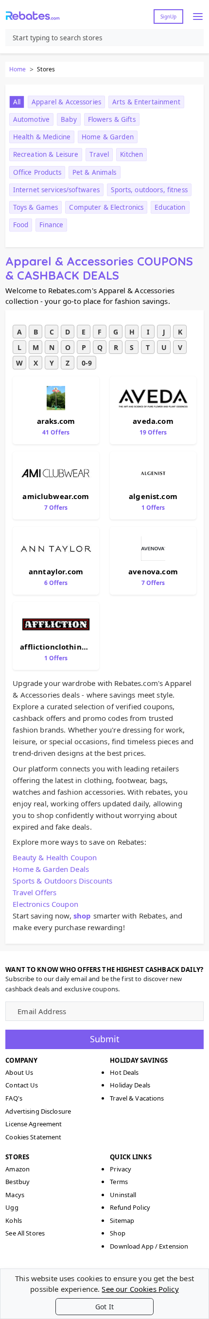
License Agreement (33, 1123)
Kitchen (131, 154)
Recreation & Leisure (46, 154)
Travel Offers (34, 892)
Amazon (17, 1169)
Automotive (31, 119)
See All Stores (25, 1233)
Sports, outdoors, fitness (149, 189)
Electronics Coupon (45, 904)
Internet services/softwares (56, 189)
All (16, 102)
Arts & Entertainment (146, 102)
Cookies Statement (33, 1137)
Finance (51, 224)
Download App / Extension (149, 1246)
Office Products (37, 172)
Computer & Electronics (106, 207)
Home (17, 69)
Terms (119, 1181)
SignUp (168, 16)
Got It (104, 1306)
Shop (117, 1233)
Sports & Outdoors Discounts (62, 880)
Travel (99, 154)
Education (170, 207)
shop (82, 915)
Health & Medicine (41, 137)
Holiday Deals (130, 1085)
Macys (14, 1194)
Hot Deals (124, 1072)
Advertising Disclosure (38, 1111)
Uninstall (123, 1194)
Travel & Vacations (137, 1098)
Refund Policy (130, 1207)
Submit (105, 1039)
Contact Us (21, 1085)
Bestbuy (17, 1181)
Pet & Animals (94, 172)
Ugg (11, 1207)
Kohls (13, 1220)
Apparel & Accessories (66, 102)
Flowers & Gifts (112, 119)
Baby (69, 119)
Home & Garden (108, 137)
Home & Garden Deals (51, 869)
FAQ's (13, 1098)
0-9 (87, 362)
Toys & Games (35, 207)
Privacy (120, 1169)
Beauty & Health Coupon (55, 857)
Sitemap (122, 1220)
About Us (19, 1072)
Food (21, 224)
